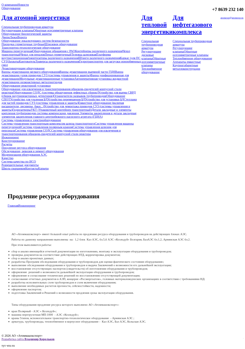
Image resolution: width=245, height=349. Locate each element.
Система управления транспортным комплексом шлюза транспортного (48, 123)
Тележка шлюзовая (83, 54)
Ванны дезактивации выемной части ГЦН (87, 71)
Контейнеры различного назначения (98, 51)
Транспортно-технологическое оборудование (31, 47)
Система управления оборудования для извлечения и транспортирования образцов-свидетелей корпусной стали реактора (61, 132)
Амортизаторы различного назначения (53, 58)
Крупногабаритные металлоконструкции (186, 67)
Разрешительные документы (20, 165)
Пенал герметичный (58, 54)
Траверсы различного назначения (57, 61)
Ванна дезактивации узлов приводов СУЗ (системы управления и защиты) (62, 73)
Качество (7, 158)
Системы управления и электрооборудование (31, 120)
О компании (10, 4)
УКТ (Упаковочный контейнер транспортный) (61, 109)
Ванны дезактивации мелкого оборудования (31, 71)
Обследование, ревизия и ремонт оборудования (33, 151)
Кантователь (27, 61)
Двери (6, 37)
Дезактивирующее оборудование (23, 68)
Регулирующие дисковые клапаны (151, 55)
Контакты (31, 168)
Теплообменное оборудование (151, 70)
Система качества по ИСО (19, 161)
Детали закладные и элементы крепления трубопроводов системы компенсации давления (66, 111)
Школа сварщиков (13, 168)
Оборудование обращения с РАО (53, 51)
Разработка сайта (28, 339)
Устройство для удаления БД (28, 99)
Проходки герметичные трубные (23, 44)
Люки (13, 37)
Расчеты (7, 144)
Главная (13, 205)
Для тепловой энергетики (157, 24)
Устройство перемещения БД (66, 99)
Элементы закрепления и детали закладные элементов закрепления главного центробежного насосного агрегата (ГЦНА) (69, 115)
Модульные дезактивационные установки (47, 78)
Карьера (43, 168)
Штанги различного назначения (99, 58)
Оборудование (11, 8)
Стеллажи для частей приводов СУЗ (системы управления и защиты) (69, 101)
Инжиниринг (10, 137)
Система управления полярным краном (47, 127)
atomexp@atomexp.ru (231, 17)
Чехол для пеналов (32, 54)
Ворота (22, 37)
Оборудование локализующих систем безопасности (35, 40)
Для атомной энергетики (36, 17)
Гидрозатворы (21, 109)
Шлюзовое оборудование (60, 44)
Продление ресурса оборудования (24, 147)
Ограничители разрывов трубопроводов (79, 96)
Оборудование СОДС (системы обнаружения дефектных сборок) (55, 92)
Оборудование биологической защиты (27, 33)
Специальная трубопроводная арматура (27, 27)
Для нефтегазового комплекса (192, 24)
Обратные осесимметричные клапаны (58, 30)
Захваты (13, 61)
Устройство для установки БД (104, 99)
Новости (23, 4)
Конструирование (13, 140)
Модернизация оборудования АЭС (24, 154)
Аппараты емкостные (187, 61)
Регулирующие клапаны (17, 30)
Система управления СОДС (33, 130)
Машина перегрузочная (17, 51)
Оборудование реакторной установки (26, 85)
